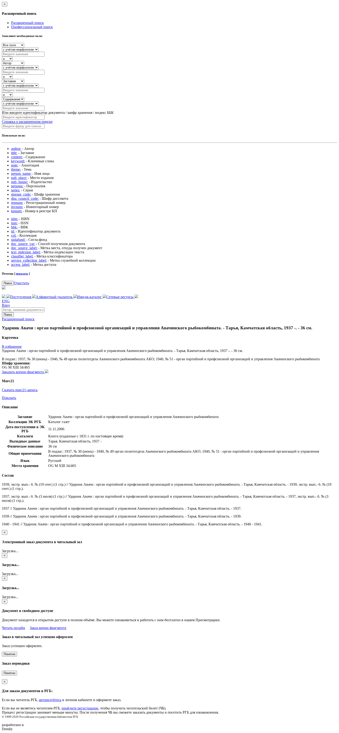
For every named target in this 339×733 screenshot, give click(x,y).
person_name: (21, 174)
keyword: (18, 161)
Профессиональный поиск (32, 27)
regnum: (17, 203)
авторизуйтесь (50, 700)
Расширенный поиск (27, 23)
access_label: (20, 265)
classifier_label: (22, 256)
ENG (6, 301)
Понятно (9, 654)
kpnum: (16, 211)
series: (15, 190)
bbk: (14, 227)
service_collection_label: (29, 260)
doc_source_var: (23, 244)
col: (13, 235)
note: (14, 165)
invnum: (17, 207)
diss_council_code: (25, 198)
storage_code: (21, 194)
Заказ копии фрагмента (48, 628)
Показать (9, 398)
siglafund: (18, 240)
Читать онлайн (13, 628)
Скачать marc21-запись (20, 390)
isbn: (14, 219)
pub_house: (19, 182)
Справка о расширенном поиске (27, 122)
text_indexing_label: (26, 252)
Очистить (21, 283)
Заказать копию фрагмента (23, 372)
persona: (17, 186)
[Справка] (136, 297)
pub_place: (19, 178)
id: (13, 231)
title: (14, 153)
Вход (6, 305)
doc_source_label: (24, 248)
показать (22, 273)
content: (17, 157)
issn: (14, 223)
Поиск (8, 283)
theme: (16, 169)
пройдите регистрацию (80, 708)
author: (16, 149)
